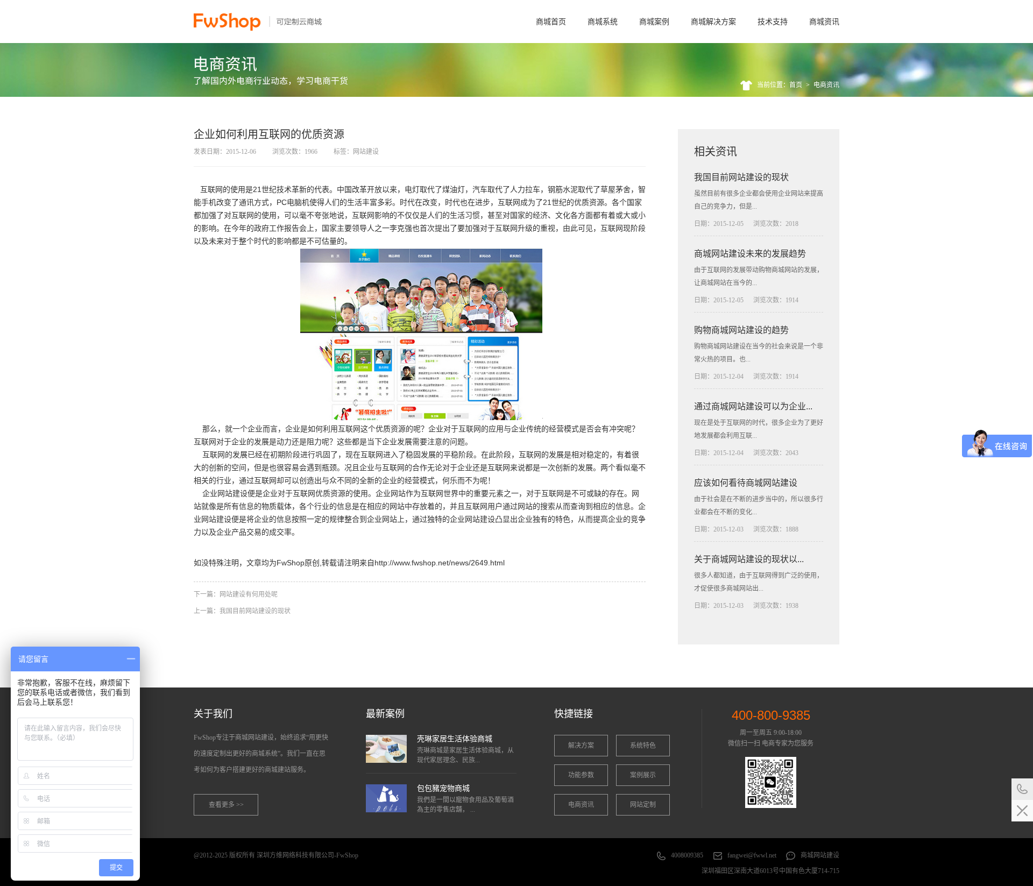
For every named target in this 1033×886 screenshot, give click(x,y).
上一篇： (242, 611)
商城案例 (654, 21)
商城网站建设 (820, 855)
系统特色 (643, 745)
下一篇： (236, 594)
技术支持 (773, 21)
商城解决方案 (713, 21)
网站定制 (643, 805)
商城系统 (603, 21)
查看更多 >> (226, 805)
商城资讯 (824, 21)
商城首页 (551, 21)
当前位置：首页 (779, 85)
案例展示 (643, 775)
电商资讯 (826, 85)
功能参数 (581, 775)
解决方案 (581, 745)
